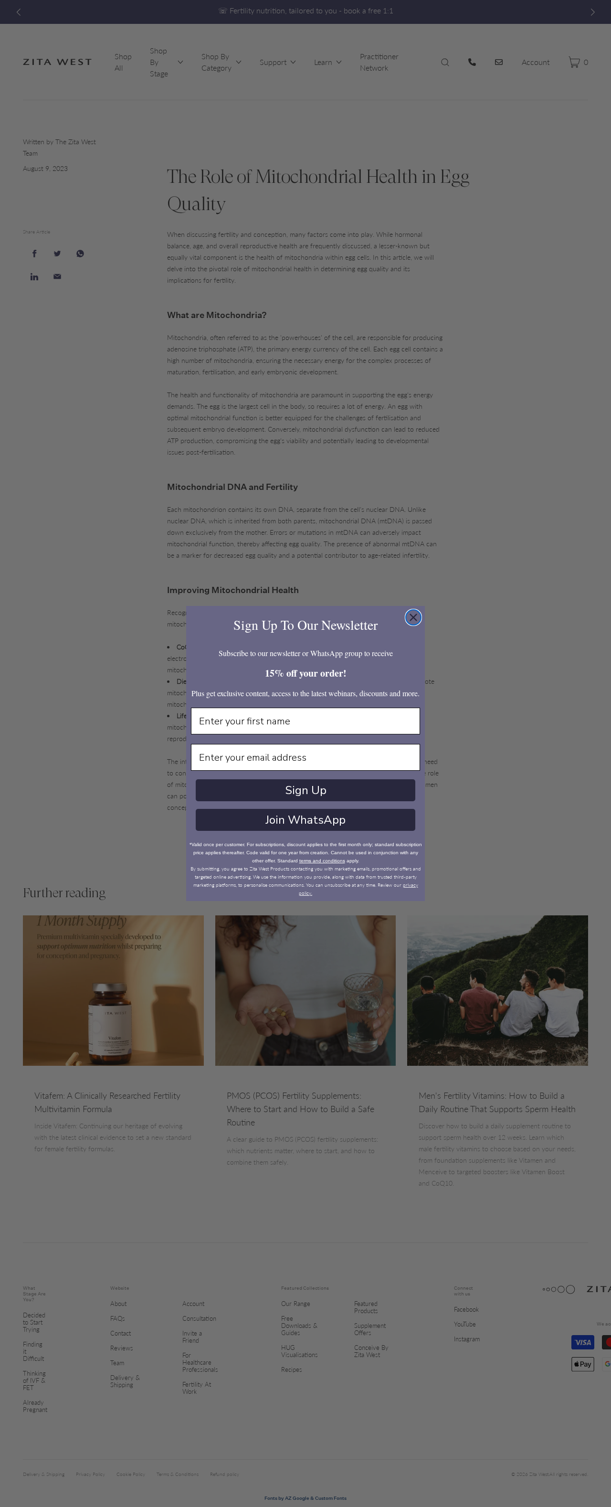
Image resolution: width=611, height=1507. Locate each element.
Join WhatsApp (305, 820)
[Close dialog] (413, 617)
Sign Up (306, 790)
